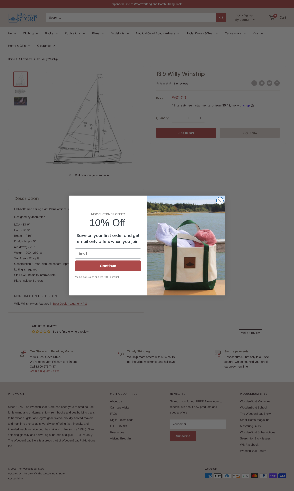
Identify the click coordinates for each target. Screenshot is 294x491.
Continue (108, 265)
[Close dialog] (219, 200)
